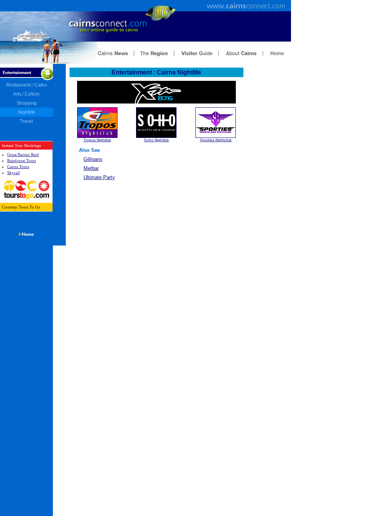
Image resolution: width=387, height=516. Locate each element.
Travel (26, 121)
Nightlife (26, 112)
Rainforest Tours (21, 160)
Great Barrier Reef (23, 154)
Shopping (27, 103)
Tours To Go (29, 207)
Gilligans (93, 159)
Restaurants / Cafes (26, 85)
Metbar (91, 168)
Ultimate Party (99, 177)
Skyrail (13, 172)
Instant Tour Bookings (21, 145)
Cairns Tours (18, 166)
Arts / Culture (26, 94)
